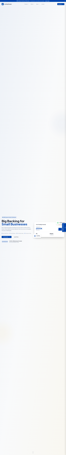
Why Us (32, 4)
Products (26, 4)
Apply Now (60, 4)
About (37, 4)
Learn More (16, 236)
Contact (43, 4)
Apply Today (47, 0)
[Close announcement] (65, 1)
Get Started (5, 236)
